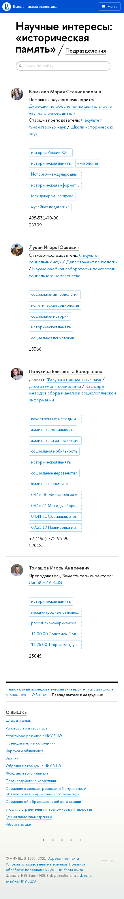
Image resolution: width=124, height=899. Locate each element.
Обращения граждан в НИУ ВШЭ (33, 765)
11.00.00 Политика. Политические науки (56, 633)
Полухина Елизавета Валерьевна (65, 371)
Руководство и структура (26, 728)
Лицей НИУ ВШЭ (46, 582)
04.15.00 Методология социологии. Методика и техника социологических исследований (56, 494)
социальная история (50, 316)
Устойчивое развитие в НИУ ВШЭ (34, 735)
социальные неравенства (54, 473)
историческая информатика (56, 185)
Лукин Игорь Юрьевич (54, 247)
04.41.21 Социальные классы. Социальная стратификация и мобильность (56, 516)
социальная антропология (54, 294)
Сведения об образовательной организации (43, 801)
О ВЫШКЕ (16, 712)
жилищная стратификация (55, 440)
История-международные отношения (56, 174)
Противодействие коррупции (31, 780)
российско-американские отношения (56, 623)
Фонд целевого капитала (27, 773)
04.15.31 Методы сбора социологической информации (56, 505)
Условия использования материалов (36, 864)
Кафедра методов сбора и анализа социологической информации (72, 393)
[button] (43, 840)
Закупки (12, 758)
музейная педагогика (50, 206)
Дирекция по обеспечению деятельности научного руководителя (70, 109)
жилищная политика (49, 483)
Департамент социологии (55, 386)
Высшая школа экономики (35, 6)
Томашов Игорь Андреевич (59, 567)
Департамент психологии (92, 262)
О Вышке (39, 694)
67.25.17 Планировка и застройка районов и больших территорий (56, 527)
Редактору (107, 860)
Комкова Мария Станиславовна (65, 91)
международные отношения (56, 612)
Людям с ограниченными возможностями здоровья (49, 809)
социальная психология (52, 337)
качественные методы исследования (56, 418)
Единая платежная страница (29, 816)
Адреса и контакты (63, 858)
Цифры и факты (18, 720)
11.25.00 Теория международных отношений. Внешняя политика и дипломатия (56, 644)
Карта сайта (73, 869)
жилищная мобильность (53, 429)
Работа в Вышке (18, 824)
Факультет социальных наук (74, 379)
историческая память (51, 163)
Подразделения (85, 50)
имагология (87, 163)
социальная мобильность (54, 451)
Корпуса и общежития (24, 750)
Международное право (52, 195)
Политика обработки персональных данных (45, 867)
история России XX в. (50, 152)
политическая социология (55, 305)
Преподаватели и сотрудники (30, 743)
